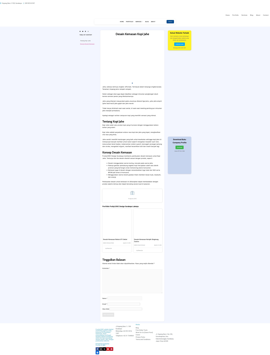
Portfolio (235, 15)
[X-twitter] (104, 349)
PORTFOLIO (129, 21)
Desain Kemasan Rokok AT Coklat (115, 239)
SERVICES (138, 21)
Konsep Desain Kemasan (87, 44)
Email (104, 304)
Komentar (106, 268)
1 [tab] (132, 83)
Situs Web (105, 309)
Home (228, 15)
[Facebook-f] (97, 349)
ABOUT (153, 21)
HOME (122, 21)
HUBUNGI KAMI (179, 44)
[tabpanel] (132, 59)
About (258, 15)
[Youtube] (108, 349)
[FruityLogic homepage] (102, 21)
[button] (80, 31)
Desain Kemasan (141, 245)
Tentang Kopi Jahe (85, 40)
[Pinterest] (111, 349)
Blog (251, 15)
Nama (104, 298)
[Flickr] (97, 352)
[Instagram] (101, 349)
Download (179, 147)
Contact (266, 15)
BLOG (147, 21)
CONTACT (170, 21)
